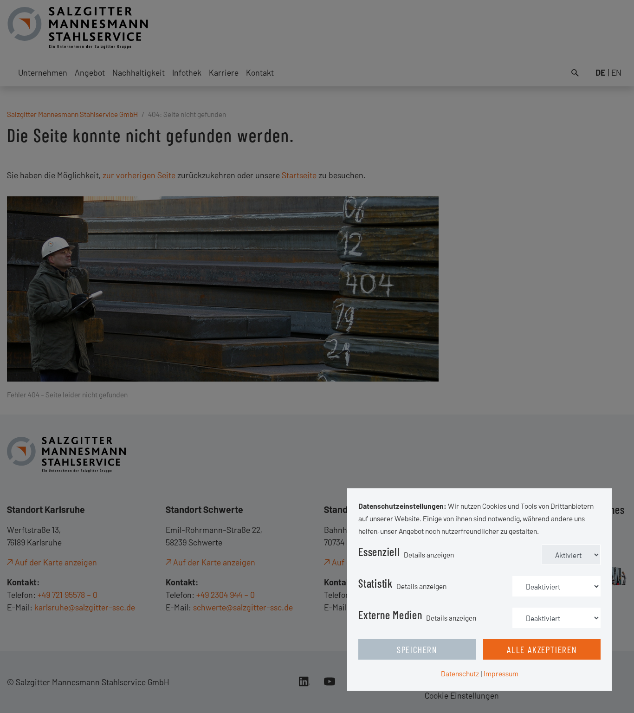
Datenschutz (460, 673)
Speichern (417, 649)
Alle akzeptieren (542, 649)
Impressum (501, 673)
